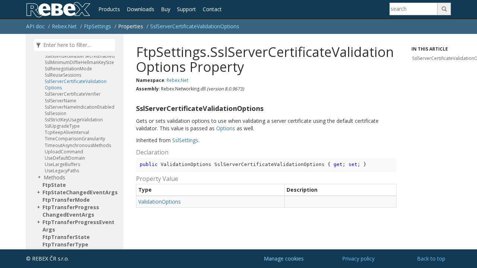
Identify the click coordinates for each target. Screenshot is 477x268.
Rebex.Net (64, 26)
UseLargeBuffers (62, 164)
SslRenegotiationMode (68, 69)
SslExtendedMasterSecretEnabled (80, 56)
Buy (165, 9)
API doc (35, 26)
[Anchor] (133, 108)
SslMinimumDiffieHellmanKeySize (79, 62)
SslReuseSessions (63, 75)
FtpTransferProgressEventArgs (78, 225)
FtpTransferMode (66, 199)
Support (186, 9)
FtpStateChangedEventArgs (80, 192)
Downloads (140, 9)
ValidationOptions (159, 201)
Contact (212, 9)
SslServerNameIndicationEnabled (79, 107)
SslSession (55, 113)
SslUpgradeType (62, 126)
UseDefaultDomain (65, 158)
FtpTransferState (66, 236)
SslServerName (60, 101)
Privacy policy (358, 258)
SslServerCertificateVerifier (73, 94)
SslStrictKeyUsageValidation (74, 120)
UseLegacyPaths (62, 171)
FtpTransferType (65, 244)
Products (109, 9)
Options (225, 128)
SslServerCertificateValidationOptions (194, 26)
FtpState (54, 184)
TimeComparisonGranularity (75, 138)
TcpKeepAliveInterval (67, 132)
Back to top (431, 258)
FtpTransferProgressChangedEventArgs (70, 211)
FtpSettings (97, 26)
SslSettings (185, 140)
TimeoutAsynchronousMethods (78, 145)
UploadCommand (64, 152)
